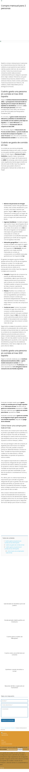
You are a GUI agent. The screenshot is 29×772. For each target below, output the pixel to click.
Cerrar (2, 768)
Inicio (2, 740)
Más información (12, 749)
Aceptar (20, 749)
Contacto (3, 742)
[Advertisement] (14, 24)
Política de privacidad (6, 744)
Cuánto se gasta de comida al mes (15, 545)
